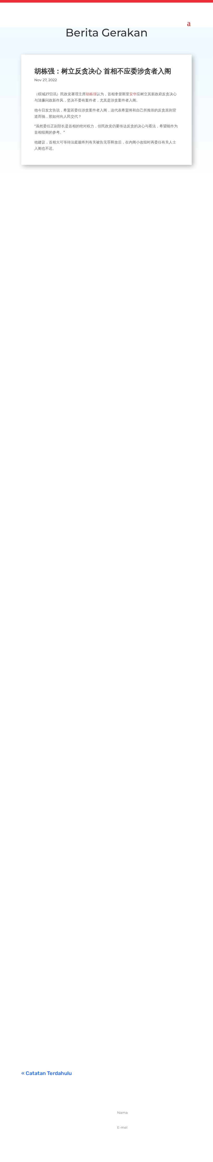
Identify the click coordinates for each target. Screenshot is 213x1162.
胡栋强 (91, 94)
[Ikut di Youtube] (83, 1141)
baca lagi (34, 353)
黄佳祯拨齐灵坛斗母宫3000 (75, 853)
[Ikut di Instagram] (71, 1141)
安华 (133, 94)
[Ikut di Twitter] (60, 1141)
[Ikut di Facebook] (48, 1141)
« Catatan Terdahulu (46, 1073)
